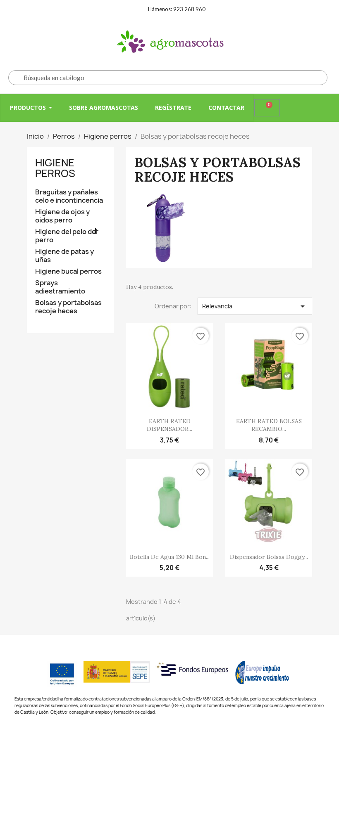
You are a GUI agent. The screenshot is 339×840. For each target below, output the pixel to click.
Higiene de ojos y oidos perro (62, 216)
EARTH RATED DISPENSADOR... (169, 425)
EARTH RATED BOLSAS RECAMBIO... (269, 425)
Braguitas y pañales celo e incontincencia (69, 196)
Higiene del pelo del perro (66, 235)
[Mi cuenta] (290, 107)
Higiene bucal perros (68, 271)
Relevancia (255, 306)
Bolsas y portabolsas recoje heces (68, 306)
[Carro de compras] (267, 107)
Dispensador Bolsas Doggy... (269, 557)
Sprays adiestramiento (60, 287)
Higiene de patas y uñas (64, 255)
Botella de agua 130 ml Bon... (170, 557)
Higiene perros (55, 168)
